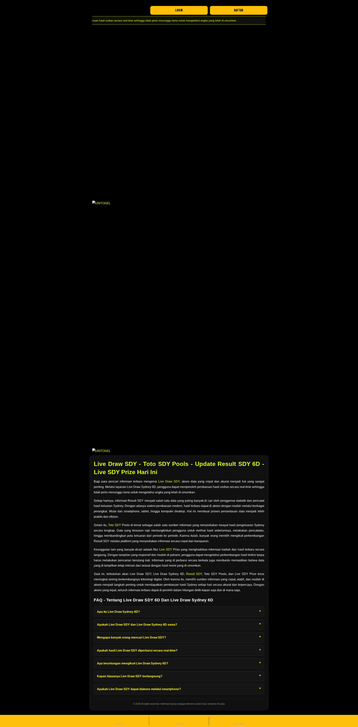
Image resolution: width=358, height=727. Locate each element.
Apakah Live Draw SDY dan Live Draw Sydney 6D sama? (137, 624)
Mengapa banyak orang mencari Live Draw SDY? (131, 637)
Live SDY (165, 549)
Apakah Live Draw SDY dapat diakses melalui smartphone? (139, 689)
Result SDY (194, 573)
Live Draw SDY (169, 481)
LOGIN (179, 10)
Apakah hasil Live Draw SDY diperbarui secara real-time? (137, 650)
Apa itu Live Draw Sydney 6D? (118, 611)
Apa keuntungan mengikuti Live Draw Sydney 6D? (132, 663)
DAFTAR (238, 10)
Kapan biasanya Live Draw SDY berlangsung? (129, 676)
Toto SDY (114, 525)
